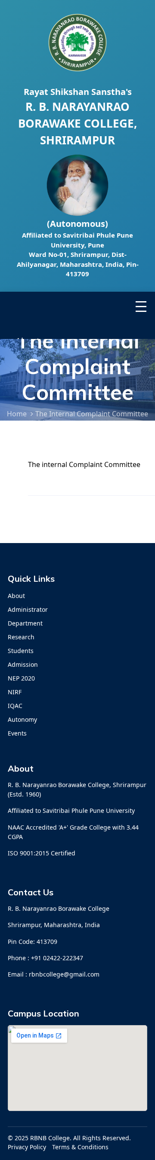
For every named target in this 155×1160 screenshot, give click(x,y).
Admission (23, 664)
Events (17, 733)
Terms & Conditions (80, 1147)
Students (21, 651)
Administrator (28, 609)
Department (25, 623)
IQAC (15, 706)
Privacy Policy (27, 1147)
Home (17, 413)
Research (21, 637)
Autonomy (22, 719)
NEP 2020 (21, 678)
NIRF (15, 692)
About (16, 596)
